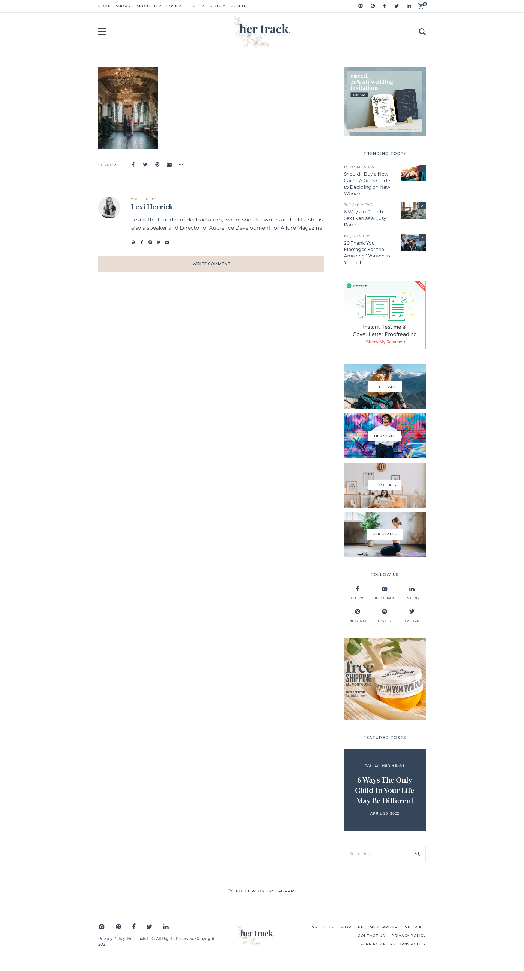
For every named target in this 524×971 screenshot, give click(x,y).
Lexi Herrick (152, 206)
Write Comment (211, 263)
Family (372, 765)
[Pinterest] (372, 6)
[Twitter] (396, 6)
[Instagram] (360, 6)
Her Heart (393, 765)
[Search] (417, 854)
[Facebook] (384, 6)
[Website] (133, 242)
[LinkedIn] (408, 6)
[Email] (169, 164)
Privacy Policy (111, 938)
